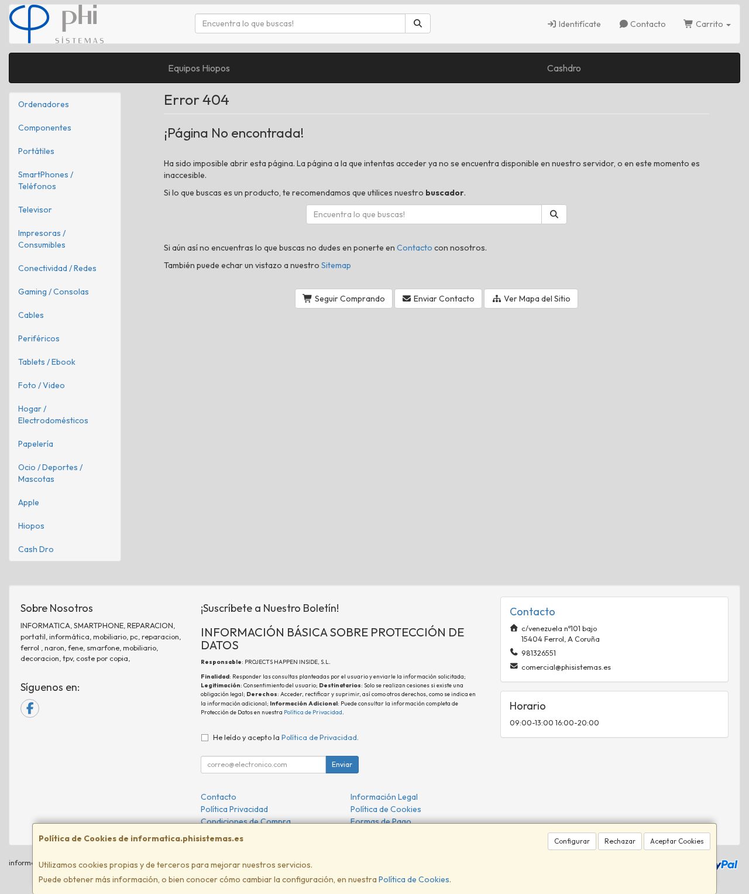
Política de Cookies (414, 879)
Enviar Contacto (443, 298)
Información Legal (384, 797)
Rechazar (619, 841)
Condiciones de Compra (246, 821)
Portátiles (36, 151)
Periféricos (39, 338)
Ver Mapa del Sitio (536, 298)
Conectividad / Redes (57, 268)
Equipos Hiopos (199, 68)
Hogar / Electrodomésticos (53, 414)
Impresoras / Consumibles (42, 239)
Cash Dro (36, 549)
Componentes (44, 127)
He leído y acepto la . (286, 737)
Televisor (35, 209)
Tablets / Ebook (46, 362)
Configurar (572, 841)
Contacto (647, 24)
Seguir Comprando (349, 298)
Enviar (342, 764)
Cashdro (564, 68)
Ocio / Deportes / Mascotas (50, 473)
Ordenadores (43, 104)
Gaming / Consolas (53, 291)
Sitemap (336, 265)
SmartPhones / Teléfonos (45, 180)
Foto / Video (41, 385)
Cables (31, 315)
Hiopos (31, 525)
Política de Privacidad (313, 712)
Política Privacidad (234, 809)
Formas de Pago (381, 821)
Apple (28, 502)
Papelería (35, 444)
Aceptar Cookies (677, 841)
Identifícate (579, 24)
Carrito (709, 24)
